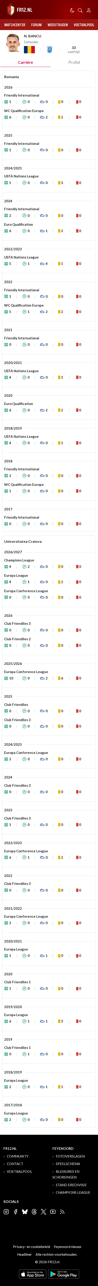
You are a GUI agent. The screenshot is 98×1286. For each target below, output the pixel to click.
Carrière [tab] (25, 62)
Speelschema (68, 1164)
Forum (36, 25)
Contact (15, 1164)
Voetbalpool (84, 25)
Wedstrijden (58, 25)
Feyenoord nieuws (67, 1247)
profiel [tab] (74, 62)
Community (17, 1156)
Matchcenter (14, 25)
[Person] (88, 9)
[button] (80, 10)
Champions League (73, 1192)
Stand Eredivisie (71, 1185)
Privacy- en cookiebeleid (31, 1247)
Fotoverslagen (70, 1156)
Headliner (24, 1254)
